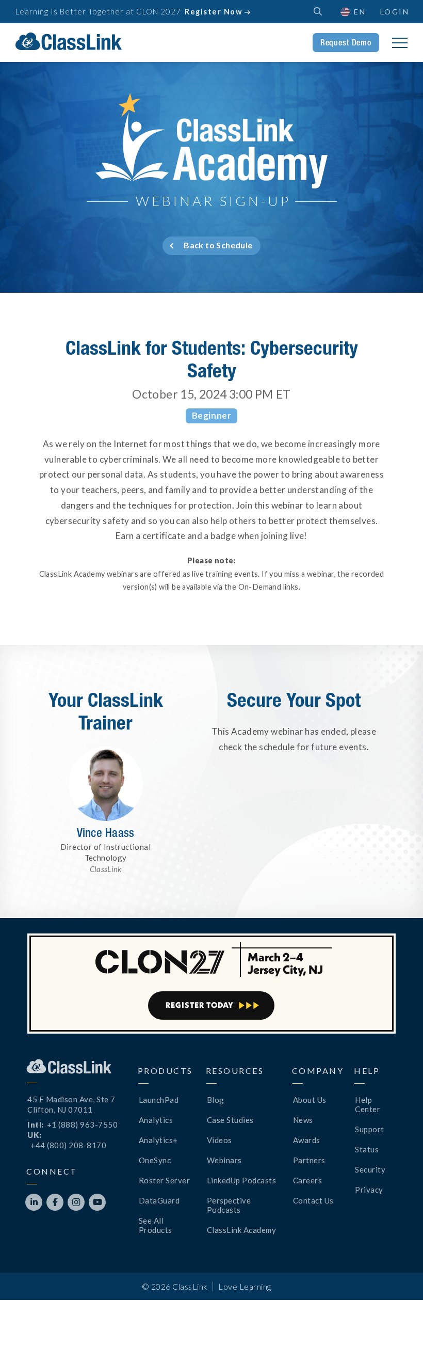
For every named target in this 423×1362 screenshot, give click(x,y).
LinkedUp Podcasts (241, 1180)
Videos (219, 1140)
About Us (310, 1099)
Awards (306, 1140)
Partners (309, 1160)
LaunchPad (159, 1099)
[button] (397, 1336)
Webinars (224, 1160)
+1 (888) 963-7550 (82, 1124)
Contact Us (313, 1200)
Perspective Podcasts (229, 1205)
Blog (215, 1099)
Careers (307, 1180)
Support (369, 1129)
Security (370, 1169)
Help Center (367, 1104)
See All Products (155, 1225)
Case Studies (230, 1120)
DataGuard (159, 1200)
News (303, 1120)
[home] (68, 41)
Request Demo (345, 42)
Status (367, 1149)
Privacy (369, 1189)
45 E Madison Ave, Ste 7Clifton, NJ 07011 (71, 1104)
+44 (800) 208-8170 (68, 1145)
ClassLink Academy (241, 1229)
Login (395, 11)
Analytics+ (158, 1140)
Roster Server (164, 1180)
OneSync (155, 1160)
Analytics (156, 1120)
